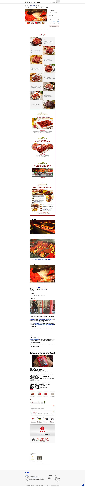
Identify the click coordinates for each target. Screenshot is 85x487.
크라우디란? (49, 476)
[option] (36, 15)
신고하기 (32, 448)
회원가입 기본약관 (56, 477)
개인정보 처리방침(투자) (57, 481)
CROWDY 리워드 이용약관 (57, 478)
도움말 (55, 476)
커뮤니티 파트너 (49, 478)
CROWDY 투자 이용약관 (57, 479)
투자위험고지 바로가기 (35, 477)
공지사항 (49, 477)
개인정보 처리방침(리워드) (57, 480)
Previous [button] (25, 15)
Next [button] (46, 15)
